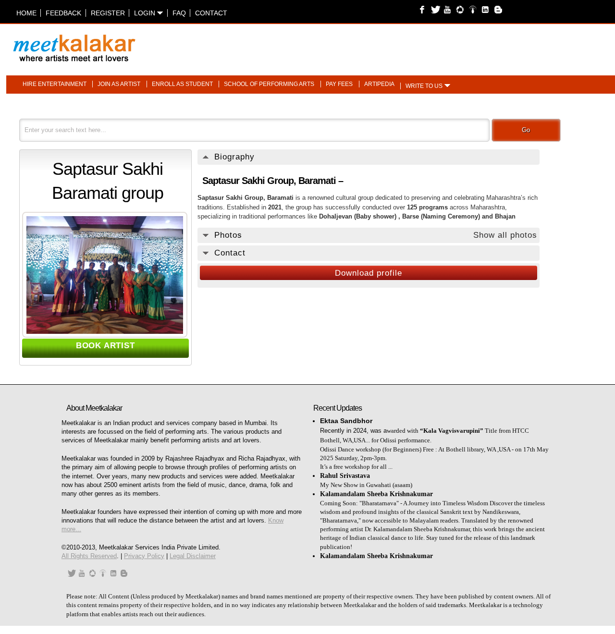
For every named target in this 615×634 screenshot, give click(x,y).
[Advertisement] (427, 43)
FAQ (179, 13)
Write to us (424, 86)
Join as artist (119, 84)
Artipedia (379, 84)
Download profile (368, 273)
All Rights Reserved (89, 556)
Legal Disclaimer (193, 556)
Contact (211, 13)
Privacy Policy (144, 556)
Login (145, 13)
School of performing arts (269, 84)
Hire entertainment (54, 84)
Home (26, 13)
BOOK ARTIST (105, 345)
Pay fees (339, 84)
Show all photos (505, 235)
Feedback (63, 13)
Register (108, 13)
